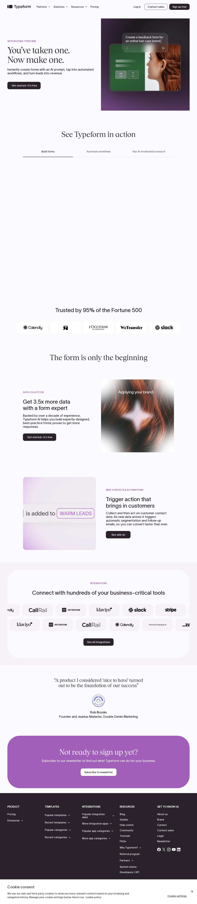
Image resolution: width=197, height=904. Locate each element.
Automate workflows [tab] (98, 151)
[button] (44, 7)
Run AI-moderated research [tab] (149, 151)
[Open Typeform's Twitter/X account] (164, 849)
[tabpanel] (98, 223)
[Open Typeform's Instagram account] (169, 849)
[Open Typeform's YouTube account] (174, 849)
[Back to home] (19, 7)
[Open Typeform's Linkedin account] (179, 849)
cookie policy (93, 897)
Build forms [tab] (47, 151)
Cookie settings (177, 896)
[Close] (192, 891)
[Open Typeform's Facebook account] (159, 849)
